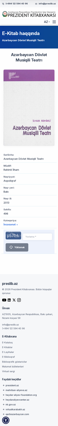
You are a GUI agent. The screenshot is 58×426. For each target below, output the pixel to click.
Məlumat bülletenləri (13, 366)
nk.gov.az (11, 404)
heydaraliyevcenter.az (17, 399)
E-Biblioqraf (8, 356)
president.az (12, 385)
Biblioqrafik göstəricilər (14, 361)
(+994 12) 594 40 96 (17, 3)
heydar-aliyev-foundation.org (21, 395)
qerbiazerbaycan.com (17, 414)
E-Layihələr (8, 352)
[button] (6, 420)
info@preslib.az (47, 3)
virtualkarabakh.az (15, 409)
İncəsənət (10, 224)
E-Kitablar (7, 347)
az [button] (46, 22)
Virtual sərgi (8, 371)
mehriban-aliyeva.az (16, 390)
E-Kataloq (7, 342)
